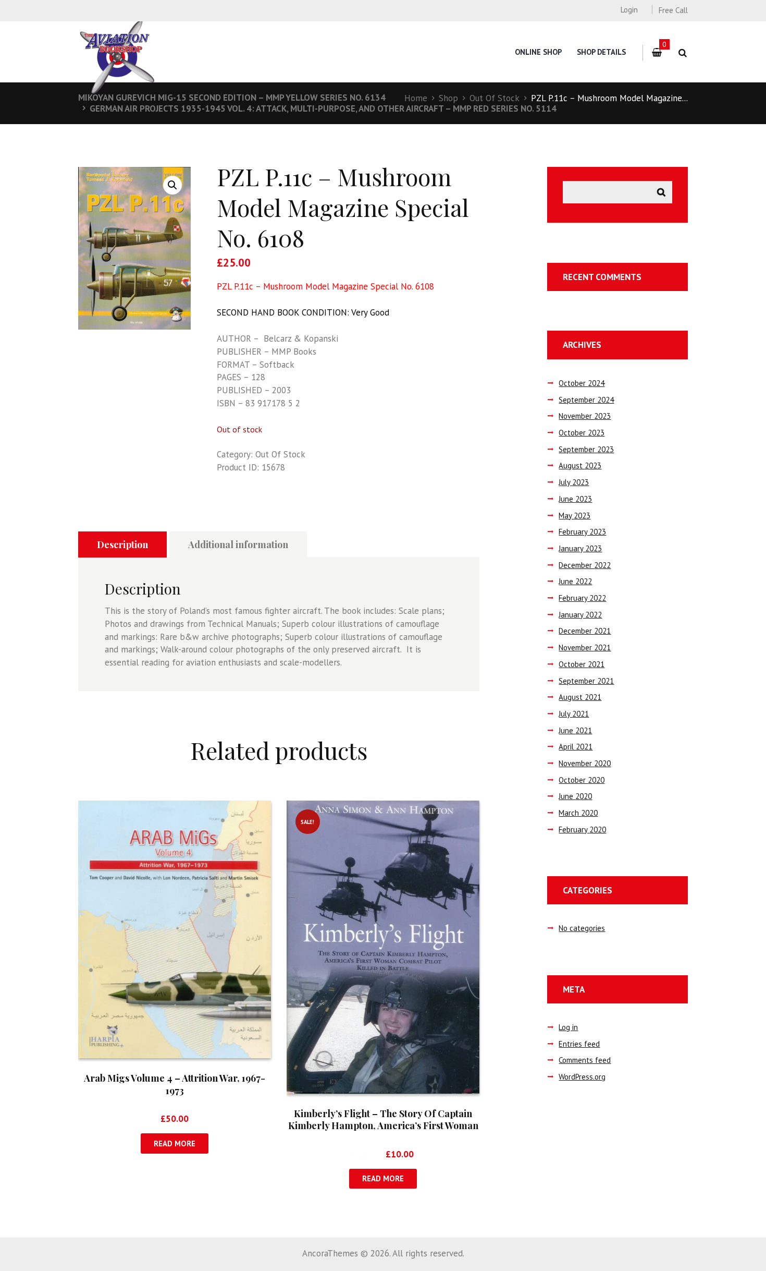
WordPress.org (582, 1077)
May (574, 515)
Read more (174, 1143)
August (580, 465)
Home (415, 98)
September (586, 400)
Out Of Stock (495, 98)
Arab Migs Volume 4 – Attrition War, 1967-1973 (174, 1084)
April (575, 747)
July (574, 482)
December (585, 565)
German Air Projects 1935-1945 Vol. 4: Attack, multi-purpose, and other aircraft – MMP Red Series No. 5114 (323, 108)
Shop (448, 98)
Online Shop (538, 52)
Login (629, 10)
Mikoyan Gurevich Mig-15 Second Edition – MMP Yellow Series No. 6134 (232, 97)
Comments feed (585, 1060)
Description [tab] (122, 544)
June (575, 499)
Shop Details (601, 52)
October (581, 383)
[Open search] (682, 53)
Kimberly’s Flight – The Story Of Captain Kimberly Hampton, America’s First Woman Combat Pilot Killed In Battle (383, 1125)
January (580, 548)
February (582, 532)
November (585, 416)
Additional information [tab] (238, 544)
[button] (172, 185)
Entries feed (579, 1044)
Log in (568, 1027)
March (578, 813)
